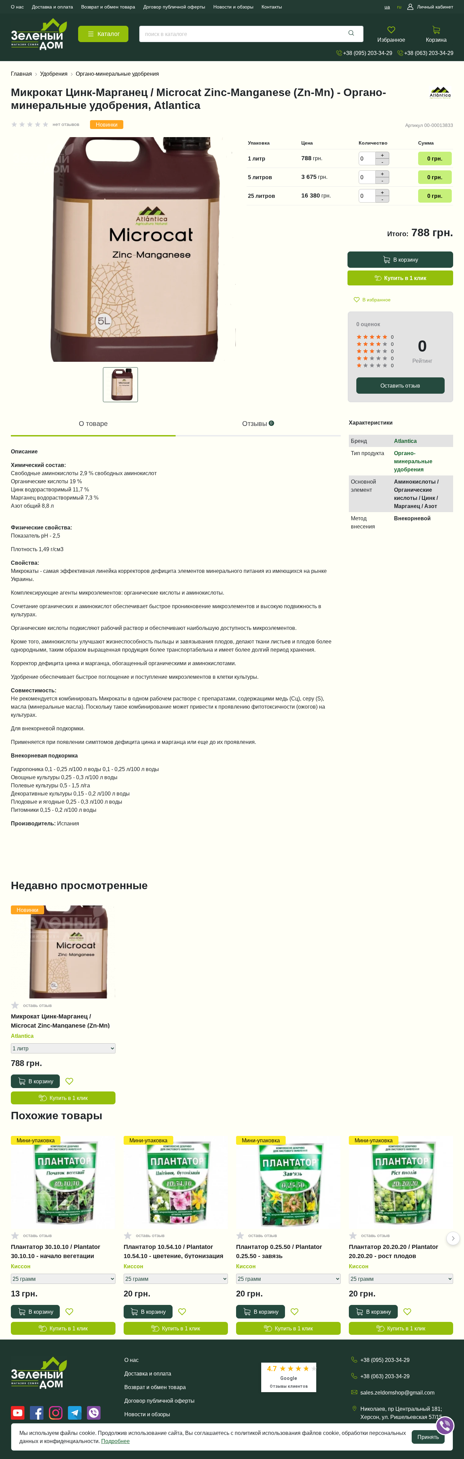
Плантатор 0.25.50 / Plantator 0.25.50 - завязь (279, 1251)
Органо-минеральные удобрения (117, 73)
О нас (131, 1360)
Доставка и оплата (147, 1373)
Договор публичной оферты (159, 1400)
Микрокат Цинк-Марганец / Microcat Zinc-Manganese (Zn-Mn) (60, 1020)
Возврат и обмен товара (155, 1387)
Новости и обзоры (147, 1414)
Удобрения (54, 73)
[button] (453, 1238)
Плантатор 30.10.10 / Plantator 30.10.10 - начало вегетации (55, 1251)
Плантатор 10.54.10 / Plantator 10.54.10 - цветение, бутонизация (174, 1251)
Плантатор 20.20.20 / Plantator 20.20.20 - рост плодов (393, 1251)
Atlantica (405, 441)
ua (387, 6)
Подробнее (115, 1441)
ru (399, 6)
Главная (21, 73)
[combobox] (251, 34)
